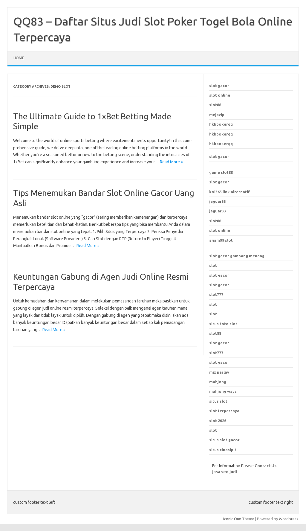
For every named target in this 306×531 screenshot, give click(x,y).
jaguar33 (217, 201)
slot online (219, 95)
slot (213, 265)
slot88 (215, 105)
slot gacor (219, 85)
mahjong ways (223, 391)
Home (18, 58)
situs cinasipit (222, 450)
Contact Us (265, 465)
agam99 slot (221, 240)
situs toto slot (223, 324)
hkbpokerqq (221, 124)
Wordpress (288, 519)
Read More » (171, 161)
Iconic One (232, 519)
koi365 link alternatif (229, 192)
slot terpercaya (224, 411)
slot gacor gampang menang (236, 256)
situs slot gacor (224, 440)
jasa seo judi (224, 471)
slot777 (216, 294)
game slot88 (221, 172)
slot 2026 (217, 421)
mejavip (216, 114)
